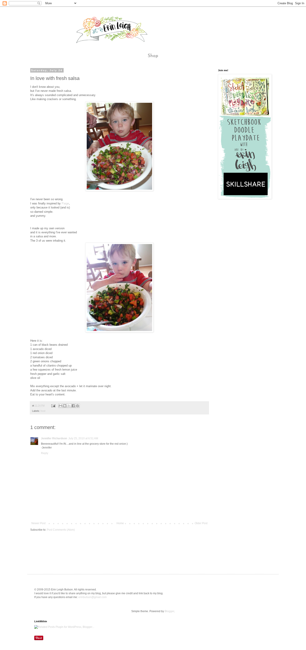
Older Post (201, 523)
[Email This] (60, 405)
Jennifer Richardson (54, 438)
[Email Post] (53, 405)
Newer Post (38, 523)
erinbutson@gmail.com (92, 597)
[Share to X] (69, 405)
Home (120, 523)
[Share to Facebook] (73, 405)
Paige (65, 203)
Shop (153, 56)
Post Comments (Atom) (61, 529)
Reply (44, 453)
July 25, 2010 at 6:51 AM (83, 438)
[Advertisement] (111, 548)
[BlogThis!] (64, 405)
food (43, 411)
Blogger (169, 611)
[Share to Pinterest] (77, 405)
